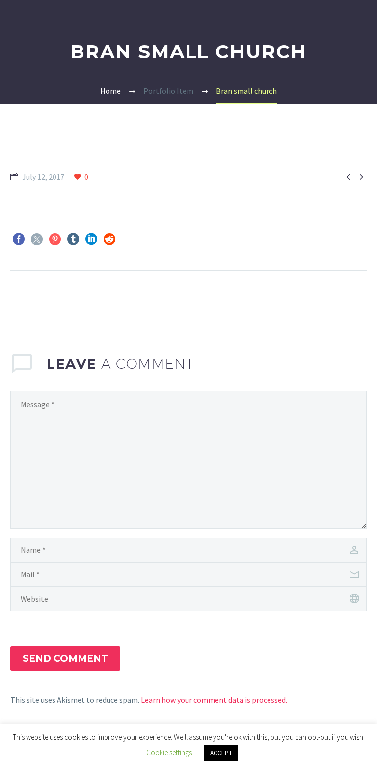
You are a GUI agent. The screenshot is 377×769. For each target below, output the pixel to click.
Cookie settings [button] (169, 752)
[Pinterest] (55, 239)
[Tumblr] (73, 239)
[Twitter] (37, 239)
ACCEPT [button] (221, 753)
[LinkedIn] (91, 239)
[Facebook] (19, 239)
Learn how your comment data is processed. (214, 700)
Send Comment (65, 658)
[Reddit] (109, 239)
